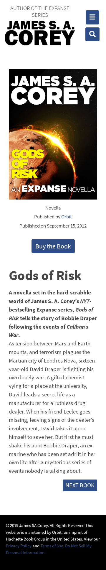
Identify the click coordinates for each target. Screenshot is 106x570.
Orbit (66, 216)
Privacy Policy (19, 546)
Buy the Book (53, 246)
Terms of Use (51, 546)
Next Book (80, 485)
